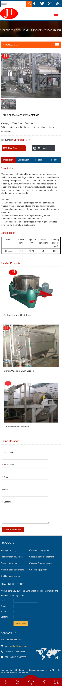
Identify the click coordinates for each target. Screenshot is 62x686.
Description (8, 160)
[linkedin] (57, 3)
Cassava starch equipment (41, 557)
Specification (23, 160)
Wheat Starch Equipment (12, 570)
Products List (10, 44)
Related (38, 160)
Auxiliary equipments (10, 576)
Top (31, 684)
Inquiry (54, 160)
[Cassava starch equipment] (9, 13)
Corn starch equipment (39, 550)
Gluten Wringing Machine (16, 426)
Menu (56, 14)
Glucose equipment (38, 570)
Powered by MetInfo (19, 672)
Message (42, 148)
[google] (49, 3)
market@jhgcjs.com (21, 140)
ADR (44, 684)
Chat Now (12, 148)
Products (37, 30)
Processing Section (26, 49)
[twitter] (42, 3)
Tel (6, 684)
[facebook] (34, 3)
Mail (17, 684)
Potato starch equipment (12, 557)
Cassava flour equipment (40, 563)
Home (25, 30)
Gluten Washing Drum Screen (19, 371)
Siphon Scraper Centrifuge (17, 315)
